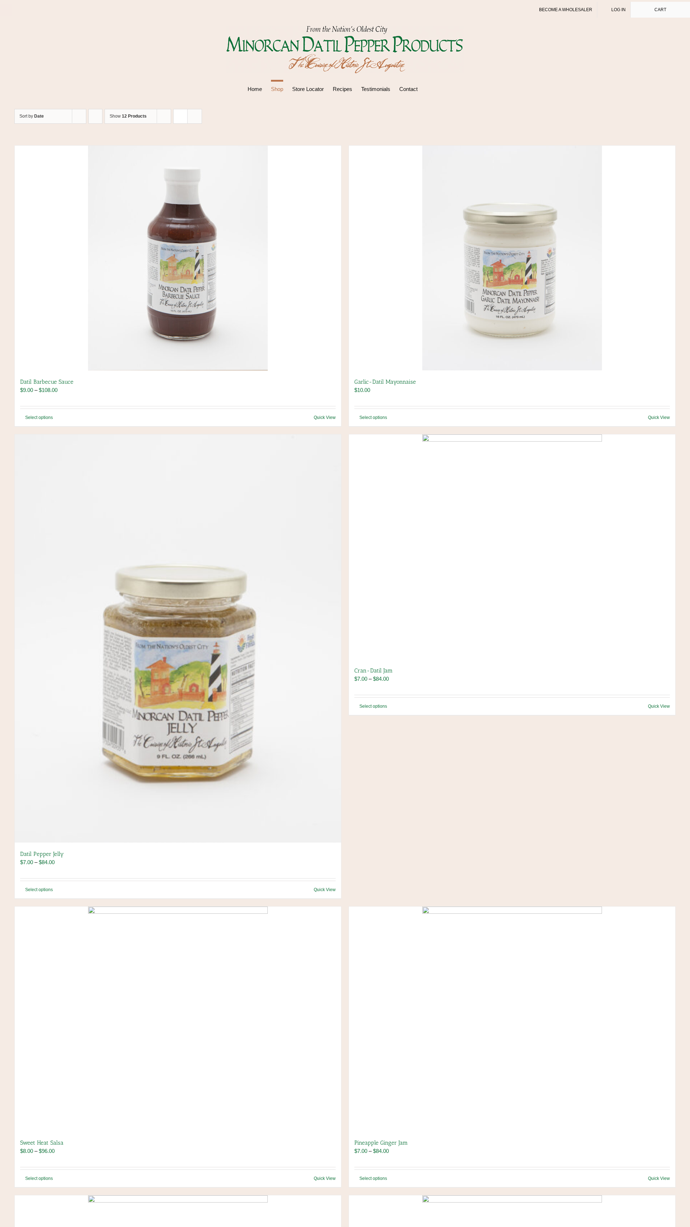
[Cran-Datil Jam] (512, 546)
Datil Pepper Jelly (42, 853)
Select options (39, 417)
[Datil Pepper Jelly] (178, 638)
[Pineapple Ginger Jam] (512, 1019)
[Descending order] (95, 116)
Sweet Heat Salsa (42, 1142)
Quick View (325, 417)
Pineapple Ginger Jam (381, 1142)
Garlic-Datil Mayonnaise (385, 381)
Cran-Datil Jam (373, 670)
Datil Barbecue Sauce (46, 381)
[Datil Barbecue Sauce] (178, 258)
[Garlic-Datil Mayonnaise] (512, 258)
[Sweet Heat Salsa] (178, 1019)
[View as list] (195, 116)
